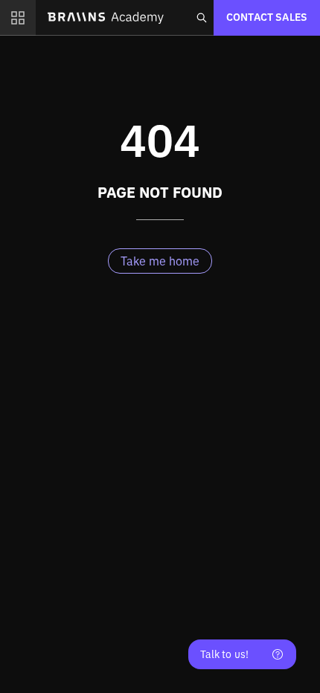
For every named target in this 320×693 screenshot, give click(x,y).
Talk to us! (224, 654)
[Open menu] (18, 18)
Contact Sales (266, 17)
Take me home (160, 261)
